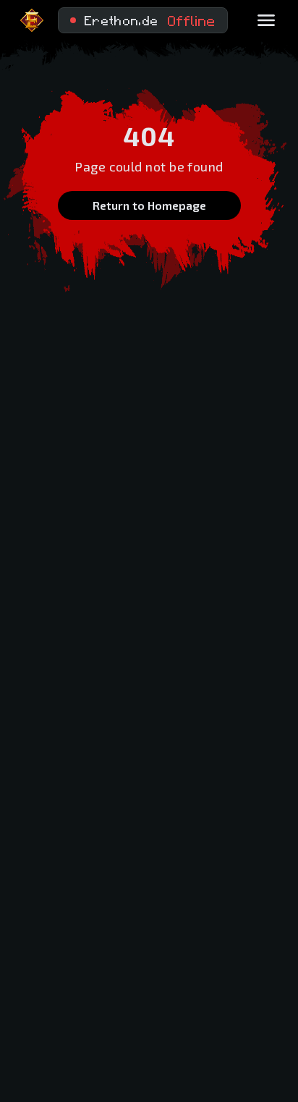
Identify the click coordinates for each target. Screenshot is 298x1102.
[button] (143, 20)
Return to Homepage (149, 205)
